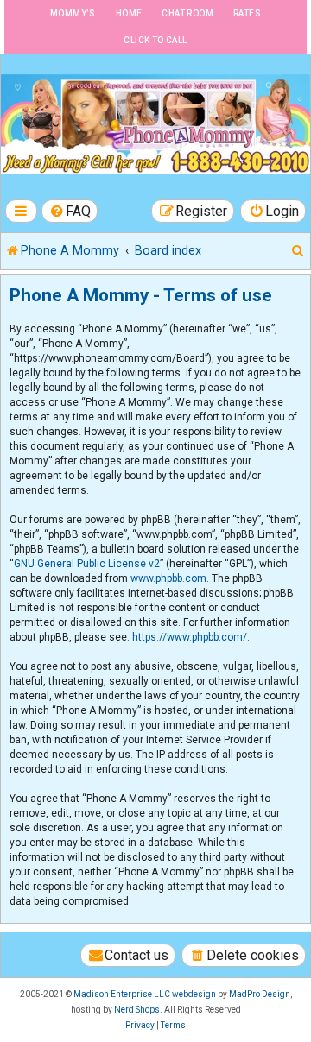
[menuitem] (69, 211)
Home (129, 13)
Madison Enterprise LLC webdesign (144, 994)
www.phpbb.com (168, 578)
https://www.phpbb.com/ (189, 637)
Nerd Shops (137, 1009)
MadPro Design (259, 994)
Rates (247, 13)
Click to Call (155, 40)
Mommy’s (73, 13)
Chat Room (187, 13)
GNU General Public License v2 (87, 564)
